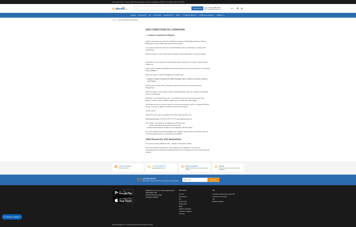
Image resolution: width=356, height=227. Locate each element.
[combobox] (169, 8)
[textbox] (178, 95)
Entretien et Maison (206, 15)
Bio (150, 15)
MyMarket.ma (121, 224)
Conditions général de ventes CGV (223, 194)
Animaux (220, 15)
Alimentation (167, 15)
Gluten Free (157, 15)
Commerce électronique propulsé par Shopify (140, 224)
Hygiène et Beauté (189, 15)
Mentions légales (218, 201)
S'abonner (213, 180)
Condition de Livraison (219, 196)
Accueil (114, 20)
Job (213, 199)
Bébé (177, 15)
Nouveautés (142, 15)
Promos (133, 15)
